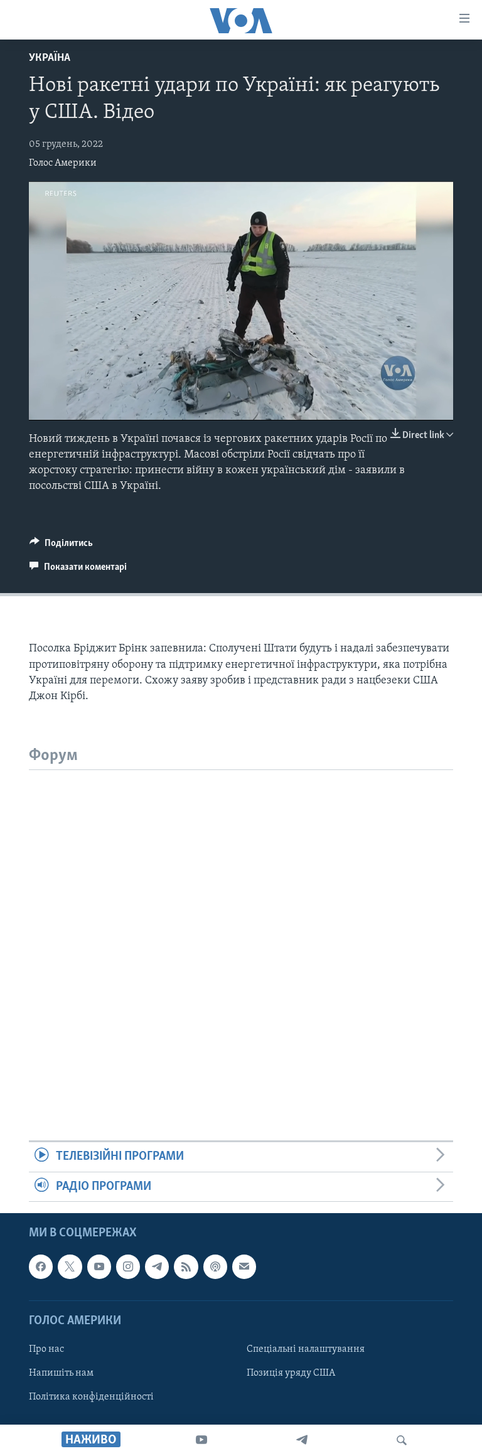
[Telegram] (301, 1440)
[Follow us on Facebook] (41, 1266)
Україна (49, 58)
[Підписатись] (244, 1266)
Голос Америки (63, 163)
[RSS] (186, 1266)
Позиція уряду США (291, 1373)
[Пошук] (401, 1440)
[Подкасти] (215, 1266)
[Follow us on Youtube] (99, 1266)
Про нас (46, 1349)
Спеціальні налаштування (306, 1349)
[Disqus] (241, 927)
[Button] (61, 546)
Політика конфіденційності (91, 1397)
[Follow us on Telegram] (157, 1266)
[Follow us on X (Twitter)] (70, 1266)
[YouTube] (201, 1440)
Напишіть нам (61, 1373)
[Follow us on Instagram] (128, 1266)
